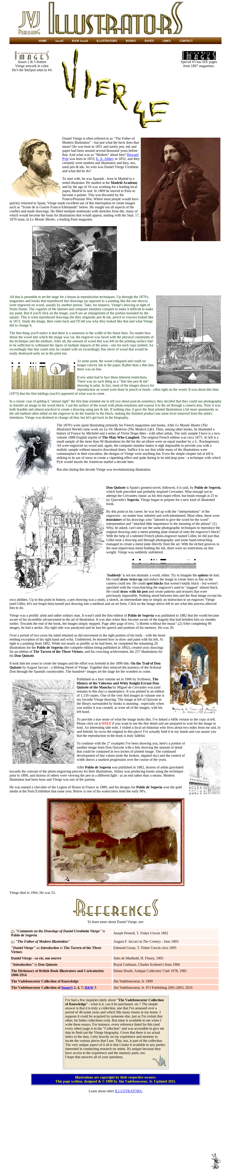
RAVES (149, 40)
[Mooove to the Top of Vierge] (215, 1168)
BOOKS (131, 40)
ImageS (67, 987)
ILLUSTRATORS (107, 40)
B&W (89, 987)
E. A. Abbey (105, 159)
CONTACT (186, 40)
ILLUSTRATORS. (129, 1091)
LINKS (167, 40)
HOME (43, 40)
